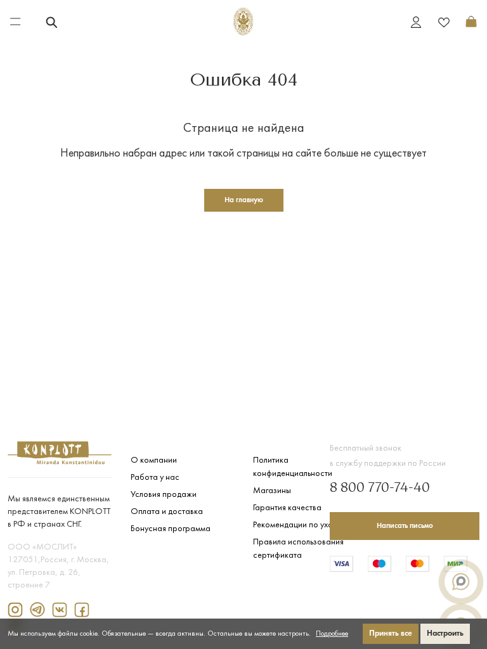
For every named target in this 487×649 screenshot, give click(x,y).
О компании (154, 460)
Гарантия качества (287, 508)
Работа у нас (155, 477)
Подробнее (332, 634)
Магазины (272, 491)
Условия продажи (164, 495)
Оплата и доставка (167, 512)
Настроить (445, 633)
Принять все (390, 633)
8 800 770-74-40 (380, 488)
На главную (243, 200)
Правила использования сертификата (298, 549)
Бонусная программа (171, 529)
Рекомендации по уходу (297, 525)
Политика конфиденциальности (292, 467)
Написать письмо (405, 526)
